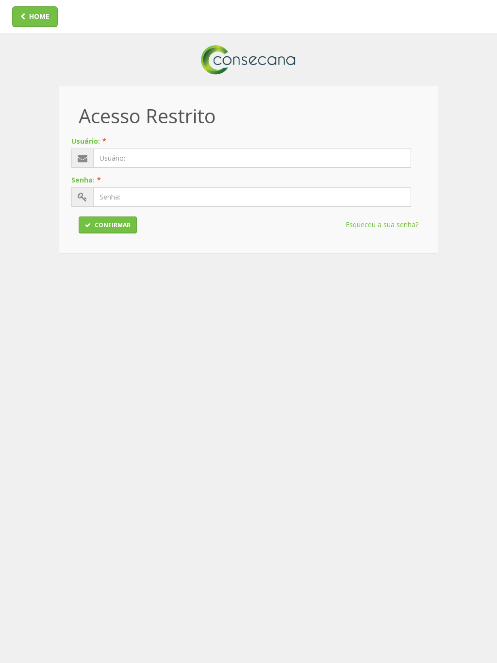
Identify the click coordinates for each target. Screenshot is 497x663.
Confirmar (113, 225)
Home (39, 16)
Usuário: (88, 141)
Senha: (86, 179)
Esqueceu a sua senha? (382, 224)
